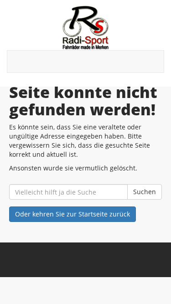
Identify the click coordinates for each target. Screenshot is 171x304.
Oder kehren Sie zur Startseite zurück (72, 214)
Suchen (144, 191)
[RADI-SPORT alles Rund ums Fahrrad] (85, 27)
